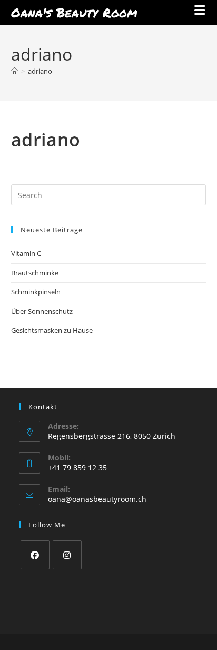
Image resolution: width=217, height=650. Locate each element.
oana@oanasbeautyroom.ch (97, 499)
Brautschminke (34, 273)
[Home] (14, 71)
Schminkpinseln (36, 292)
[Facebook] (35, 554)
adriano (40, 71)
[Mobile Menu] (200, 12)
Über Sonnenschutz (42, 311)
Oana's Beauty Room (74, 12)
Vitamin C (26, 253)
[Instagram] (67, 554)
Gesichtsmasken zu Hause (52, 330)
